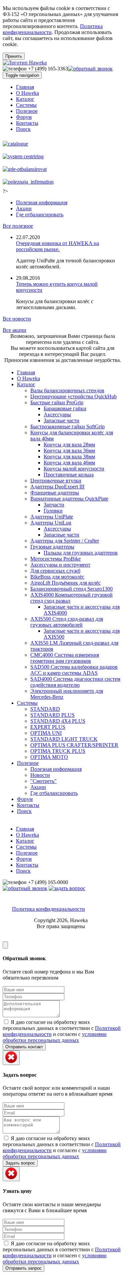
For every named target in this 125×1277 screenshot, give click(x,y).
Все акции (14, 330)
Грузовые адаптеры (52, 547)
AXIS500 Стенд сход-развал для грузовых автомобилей (66, 622)
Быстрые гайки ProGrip (56, 402)
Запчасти (54, 504)
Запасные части (61, 420)
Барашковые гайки (65, 408)
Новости (40, 775)
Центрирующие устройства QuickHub (73, 396)
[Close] (5, 944)
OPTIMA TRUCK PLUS (57, 751)
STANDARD (45, 709)
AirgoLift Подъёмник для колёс (65, 583)
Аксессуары (57, 414)
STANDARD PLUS (52, 715)
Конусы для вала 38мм (69, 456)
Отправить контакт (24, 1046)
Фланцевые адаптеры (54, 492)
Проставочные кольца (69, 474)
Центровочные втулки (55, 480)
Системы (26, 105)
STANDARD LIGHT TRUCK (64, 739)
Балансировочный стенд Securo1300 (71, 589)
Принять (13, 56)
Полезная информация (41, 202)
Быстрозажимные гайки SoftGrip (67, 426)
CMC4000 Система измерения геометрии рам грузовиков (64, 658)
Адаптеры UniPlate (51, 516)
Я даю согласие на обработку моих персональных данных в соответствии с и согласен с (62, 1031)
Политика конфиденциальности (48, 909)
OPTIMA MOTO (49, 757)
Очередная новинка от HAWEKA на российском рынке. (57, 246)
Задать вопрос (20, 1162)
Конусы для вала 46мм (69, 462)
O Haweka (27, 93)
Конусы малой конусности (74, 468)
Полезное (27, 111)
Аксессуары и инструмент (60, 565)
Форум (24, 117)
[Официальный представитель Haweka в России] (25, 62)
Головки (53, 510)
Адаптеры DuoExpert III (57, 486)
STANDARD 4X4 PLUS (57, 721)
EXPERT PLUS (47, 727)
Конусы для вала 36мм (69, 450)
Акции (24, 208)
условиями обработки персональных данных (55, 1037)
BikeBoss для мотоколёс (57, 577)
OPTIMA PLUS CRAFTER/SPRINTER (74, 745)
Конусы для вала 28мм (69, 444)
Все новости (17, 319)
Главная (25, 87)
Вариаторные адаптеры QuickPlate (69, 498)
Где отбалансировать (39, 214)
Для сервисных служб (55, 571)
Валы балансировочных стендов (67, 390)
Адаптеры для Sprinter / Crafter (64, 541)
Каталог (25, 99)
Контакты (27, 123)
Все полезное (18, 226)
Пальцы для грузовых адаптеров (81, 553)
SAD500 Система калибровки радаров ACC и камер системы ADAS (74, 670)
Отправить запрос (23, 1268)
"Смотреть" (43, 781)
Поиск (23, 129)
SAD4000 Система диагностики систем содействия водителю (75, 682)
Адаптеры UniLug (50, 522)
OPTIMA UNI (46, 733)
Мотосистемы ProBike (55, 559)
